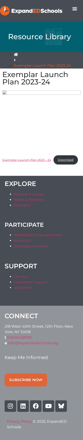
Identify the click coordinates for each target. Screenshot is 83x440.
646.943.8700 (19, 337)
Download (66, 160)
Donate (21, 276)
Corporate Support (31, 282)
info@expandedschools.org (33, 343)
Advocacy (23, 240)
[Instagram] (10, 406)
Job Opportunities (30, 246)
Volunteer (23, 287)
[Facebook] (36, 406)
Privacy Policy (20, 421)
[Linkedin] (23, 406)
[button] (74, 8)
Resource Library (29, 194)
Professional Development (38, 235)
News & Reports (28, 200)
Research (22, 205)
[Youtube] (48, 406)
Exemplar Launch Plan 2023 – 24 (26, 160)
